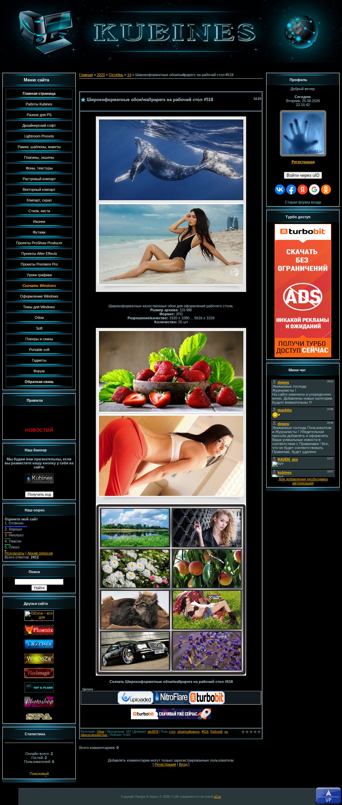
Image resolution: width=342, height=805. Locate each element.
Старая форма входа (303, 202)
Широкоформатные (94, 735)
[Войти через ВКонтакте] (280, 189)
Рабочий (216, 731)
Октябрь (116, 75)
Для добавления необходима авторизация (303, 481)
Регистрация (165, 764)
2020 (101, 75)
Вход (183, 764)
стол (172, 731)
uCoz (217, 796)
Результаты (14, 553)
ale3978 (153, 731)
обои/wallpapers (188, 731)
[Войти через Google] (314, 189)
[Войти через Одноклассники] (326, 189)
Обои (100, 731)
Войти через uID (303, 175)
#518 (205, 731)
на (226, 731)
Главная (86, 75)
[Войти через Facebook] (291, 189)
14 (129, 75)
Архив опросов (40, 553)
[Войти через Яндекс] (303, 189)
